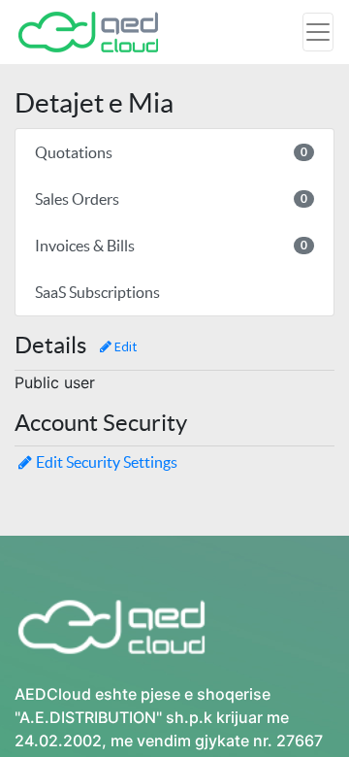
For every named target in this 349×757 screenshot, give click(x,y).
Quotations (171, 152)
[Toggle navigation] (317, 32)
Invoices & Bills (171, 245)
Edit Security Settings (106, 462)
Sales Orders (171, 199)
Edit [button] (124, 346)
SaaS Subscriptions (97, 292)
